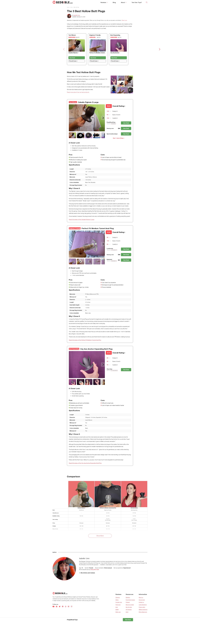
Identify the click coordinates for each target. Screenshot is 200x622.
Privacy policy (142, 607)
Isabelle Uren (77, 15)
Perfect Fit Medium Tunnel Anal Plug (99, 52)
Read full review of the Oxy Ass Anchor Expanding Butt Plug (85, 463)
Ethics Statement (143, 612)
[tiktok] (71, 607)
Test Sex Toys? (137, 2)
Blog (114, 2)
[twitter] (59, 607)
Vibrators (118, 597)
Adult (127, 612)
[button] (63, 49)
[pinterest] (62, 607)
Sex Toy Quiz (129, 607)
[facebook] (56, 607)
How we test (142, 600)
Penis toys (118, 604)
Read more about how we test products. (78, 92)
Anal (117, 607)
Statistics (128, 597)
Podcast (128, 602)
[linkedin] (68, 607)
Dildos (117, 600)
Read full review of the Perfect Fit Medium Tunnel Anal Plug (85, 340)
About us (141, 597)
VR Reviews (129, 609)
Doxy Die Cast (95, 569)
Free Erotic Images (130, 600)
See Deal (72, 57)
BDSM (117, 609)
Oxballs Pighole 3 (73, 52)
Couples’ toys (119, 602)
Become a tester (130, 604)
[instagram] (65, 607)
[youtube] (53, 607)
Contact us (141, 602)
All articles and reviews (88, 573)
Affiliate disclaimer (143, 609)
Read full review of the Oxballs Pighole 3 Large (81, 219)
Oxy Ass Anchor (114, 52)
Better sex (118, 612)
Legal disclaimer (143, 604)
